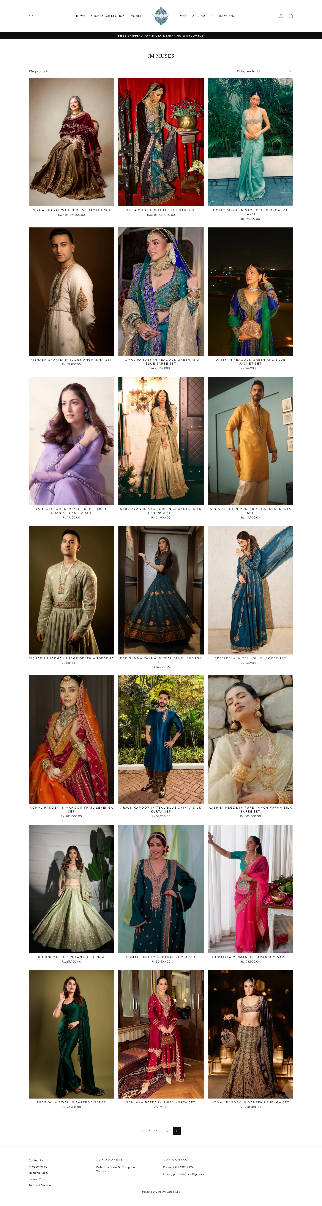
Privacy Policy (38, 1166)
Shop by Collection (108, 15)
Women (136, 15)
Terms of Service (40, 1185)
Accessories (202, 15)
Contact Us (36, 1160)
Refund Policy (38, 1179)
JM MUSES (226, 15)
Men (183, 15)
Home (80, 15)
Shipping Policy (39, 1172)
